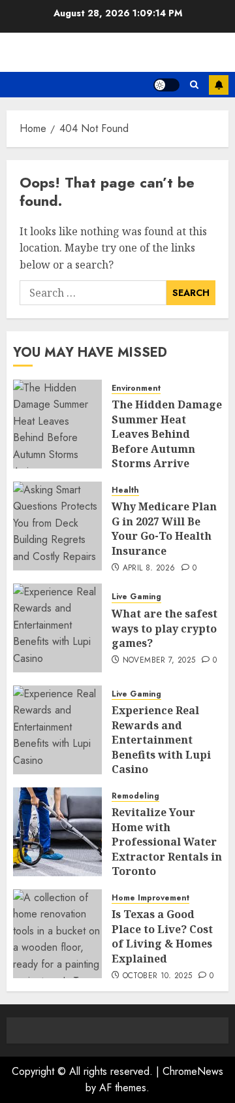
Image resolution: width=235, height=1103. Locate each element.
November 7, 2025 (159, 660)
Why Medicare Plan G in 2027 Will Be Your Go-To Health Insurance (164, 528)
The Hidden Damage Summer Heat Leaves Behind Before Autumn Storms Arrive (167, 433)
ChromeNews (193, 1071)
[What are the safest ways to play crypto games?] (57, 628)
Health (125, 490)
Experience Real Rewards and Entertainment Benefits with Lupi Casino (161, 739)
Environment (136, 388)
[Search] (194, 84)
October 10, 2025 (158, 976)
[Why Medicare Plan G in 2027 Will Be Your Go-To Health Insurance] (57, 526)
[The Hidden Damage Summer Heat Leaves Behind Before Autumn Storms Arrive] (57, 424)
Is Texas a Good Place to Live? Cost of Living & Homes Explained (162, 936)
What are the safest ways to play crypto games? (164, 628)
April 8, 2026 (149, 568)
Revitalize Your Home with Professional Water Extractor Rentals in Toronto (167, 841)
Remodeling (135, 796)
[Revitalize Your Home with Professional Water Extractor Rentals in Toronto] (57, 831)
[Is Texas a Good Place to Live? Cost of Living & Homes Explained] (57, 933)
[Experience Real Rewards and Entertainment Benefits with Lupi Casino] (57, 729)
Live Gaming (136, 596)
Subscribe (218, 85)
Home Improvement (150, 898)
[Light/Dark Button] (166, 84)
